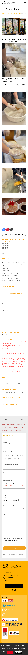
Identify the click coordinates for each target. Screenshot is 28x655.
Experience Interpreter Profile (14, 234)
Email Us (14, 586)
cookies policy (16, 650)
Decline (18, 652)
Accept (10, 652)
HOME (3, 13)
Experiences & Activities (14, 13)
